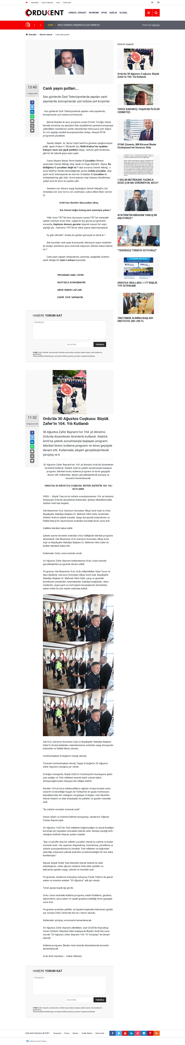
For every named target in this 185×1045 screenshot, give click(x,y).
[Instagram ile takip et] (138, 1033)
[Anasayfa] (26, 3)
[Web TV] (152, 2)
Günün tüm (151, 25)
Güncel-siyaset (77, 12)
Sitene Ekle (67, 3)
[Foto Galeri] (158, 2)
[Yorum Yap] (32, 130)
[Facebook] (32, 102)
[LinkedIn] (32, 112)
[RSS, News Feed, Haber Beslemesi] (156, 1033)
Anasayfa (57, 1033)
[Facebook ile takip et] (112, 1033)
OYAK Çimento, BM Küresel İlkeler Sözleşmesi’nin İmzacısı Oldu (86, 25)
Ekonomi (94, 12)
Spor (104, 12)
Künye (66, 1033)
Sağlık (113, 12)
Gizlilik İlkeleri (87, 1033)
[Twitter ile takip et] (119, 1033)
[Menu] (148, 12)
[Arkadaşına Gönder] (32, 121)
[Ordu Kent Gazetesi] (44, 12)
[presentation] (34, 25)
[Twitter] (32, 107)
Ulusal (123, 12)
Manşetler (34, 3)
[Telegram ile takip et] (144, 1033)
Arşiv (58, 3)
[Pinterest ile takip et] (150, 1033)
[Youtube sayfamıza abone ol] (125, 1033)
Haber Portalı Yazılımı (38, 1041)
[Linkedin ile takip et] (131, 1033)
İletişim (75, 1033)
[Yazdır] (32, 126)
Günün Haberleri (47, 3)
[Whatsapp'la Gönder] (32, 116)
